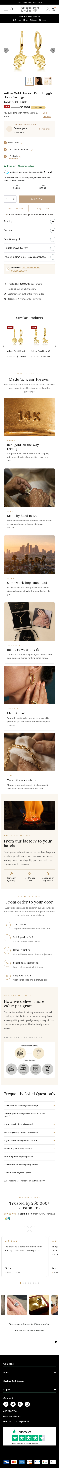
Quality (8, 221)
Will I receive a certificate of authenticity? (29, 1180)
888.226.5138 (10, 1411)
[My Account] (48, 9)
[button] (29, 89)
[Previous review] (26, 1229)
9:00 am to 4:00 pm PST (16, 1421)
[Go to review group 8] (38, 1283)
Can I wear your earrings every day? (29, 1105)
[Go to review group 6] (33, 1283)
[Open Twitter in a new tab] (13, 1404)
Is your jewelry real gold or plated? (29, 1140)
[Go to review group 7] (36, 1283)
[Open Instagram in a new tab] (27, 1404)
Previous (5, 50)
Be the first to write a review (29, 1330)
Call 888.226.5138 (19, 271)
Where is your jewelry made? (29, 1148)
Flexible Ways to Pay (16, 248)
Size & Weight (12, 239)
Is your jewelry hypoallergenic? (29, 1124)
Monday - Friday (12, 1416)
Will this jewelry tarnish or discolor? (29, 1132)
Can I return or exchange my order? (29, 1164)
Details (8, 230)
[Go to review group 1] (20, 1283)
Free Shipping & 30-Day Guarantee (25, 257)
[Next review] (33, 1229)
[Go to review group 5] (30, 1283)
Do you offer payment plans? (29, 1172)
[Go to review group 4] (28, 1283)
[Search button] (12, 9)
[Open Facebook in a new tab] (5, 1404)
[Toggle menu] (6, 9)
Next (51, 50)
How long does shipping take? (29, 1156)
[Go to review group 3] (25, 1283)
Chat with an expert (31, 267)
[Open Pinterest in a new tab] (20, 1404)
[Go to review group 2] (23, 1283)
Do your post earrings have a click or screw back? (29, 1114)
